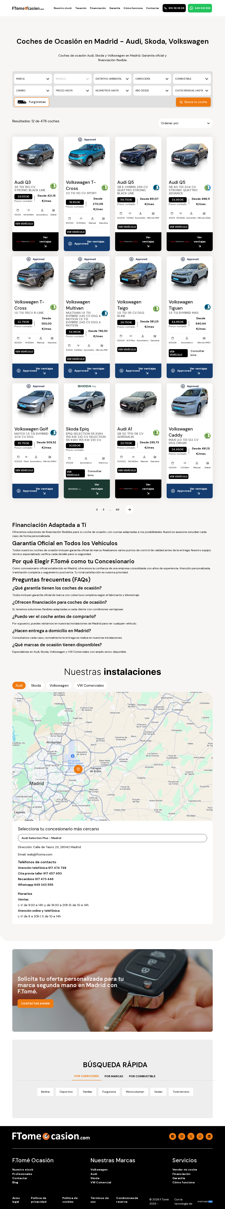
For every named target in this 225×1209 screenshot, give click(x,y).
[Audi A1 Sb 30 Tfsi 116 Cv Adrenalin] (138, 400)
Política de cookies (70, 1200)
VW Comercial (101, 1182)
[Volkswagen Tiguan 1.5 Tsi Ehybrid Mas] (190, 273)
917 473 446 (44, 879)
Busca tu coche (196, 102)
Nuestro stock (63, 8)
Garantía (114, 8)
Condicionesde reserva (127, 1200)
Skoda (95, 1178)
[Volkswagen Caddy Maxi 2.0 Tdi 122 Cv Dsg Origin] (190, 400)
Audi (94, 1174)
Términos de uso (100, 1200)
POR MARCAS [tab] (114, 1076)
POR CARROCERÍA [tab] (86, 1076)
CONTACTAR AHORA (35, 1003)
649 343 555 (203, 8)
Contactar (152, 8)
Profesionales (22, 1174)
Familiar (87, 1092)
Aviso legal (16, 1200)
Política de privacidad (38, 1200)
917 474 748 (57, 868)
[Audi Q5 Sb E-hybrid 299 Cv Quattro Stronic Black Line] (138, 154)
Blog (15, 1182)
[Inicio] (28, 8)
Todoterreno (181, 1092)
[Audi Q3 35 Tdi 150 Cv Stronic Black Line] (35, 154)
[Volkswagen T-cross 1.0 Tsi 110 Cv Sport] (87, 154)
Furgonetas (37, 102)
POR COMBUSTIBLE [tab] (142, 1076)
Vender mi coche (184, 1169)
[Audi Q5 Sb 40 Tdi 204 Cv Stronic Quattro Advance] (190, 154)
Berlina (45, 1092)
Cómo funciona (133, 8)
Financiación (98, 8)
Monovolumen (135, 1092)
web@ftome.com (39, 854)
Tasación (80, 8)
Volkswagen (99, 1169)
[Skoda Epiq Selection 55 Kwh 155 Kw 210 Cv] (87, 400)
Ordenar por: (170, 123)
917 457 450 (52, 873)
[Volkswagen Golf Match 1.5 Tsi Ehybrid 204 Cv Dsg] (35, 400)
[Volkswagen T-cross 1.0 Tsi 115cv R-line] (35, 273)
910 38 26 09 (176, 8)
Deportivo (66, 1092)
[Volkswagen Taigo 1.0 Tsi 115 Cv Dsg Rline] (138, 273)
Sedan (158, 1092)
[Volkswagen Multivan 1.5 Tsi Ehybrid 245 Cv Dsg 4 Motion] (87, 273)
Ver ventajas (45, 239)
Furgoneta (109, 1092)
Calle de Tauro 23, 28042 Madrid (57, 847)
